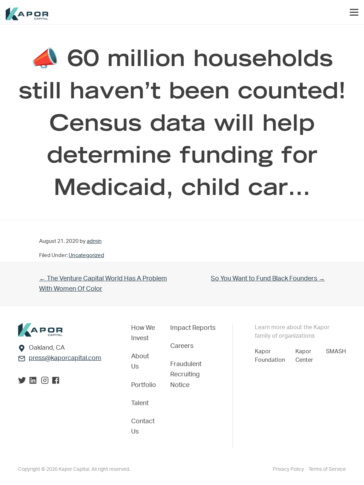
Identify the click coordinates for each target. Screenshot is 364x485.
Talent (140, 403)
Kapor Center (305, 356)
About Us (140, 361)
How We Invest (143, 333)
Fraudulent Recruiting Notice (186, 374)
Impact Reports (192, 328)
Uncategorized (86, 255)
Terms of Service (327, 469)
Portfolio (143, 385)
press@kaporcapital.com (65, 358)
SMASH (336, 351)
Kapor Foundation (271, 356)
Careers (181, 346)
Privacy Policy (289, 469)
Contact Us (143, 426)
